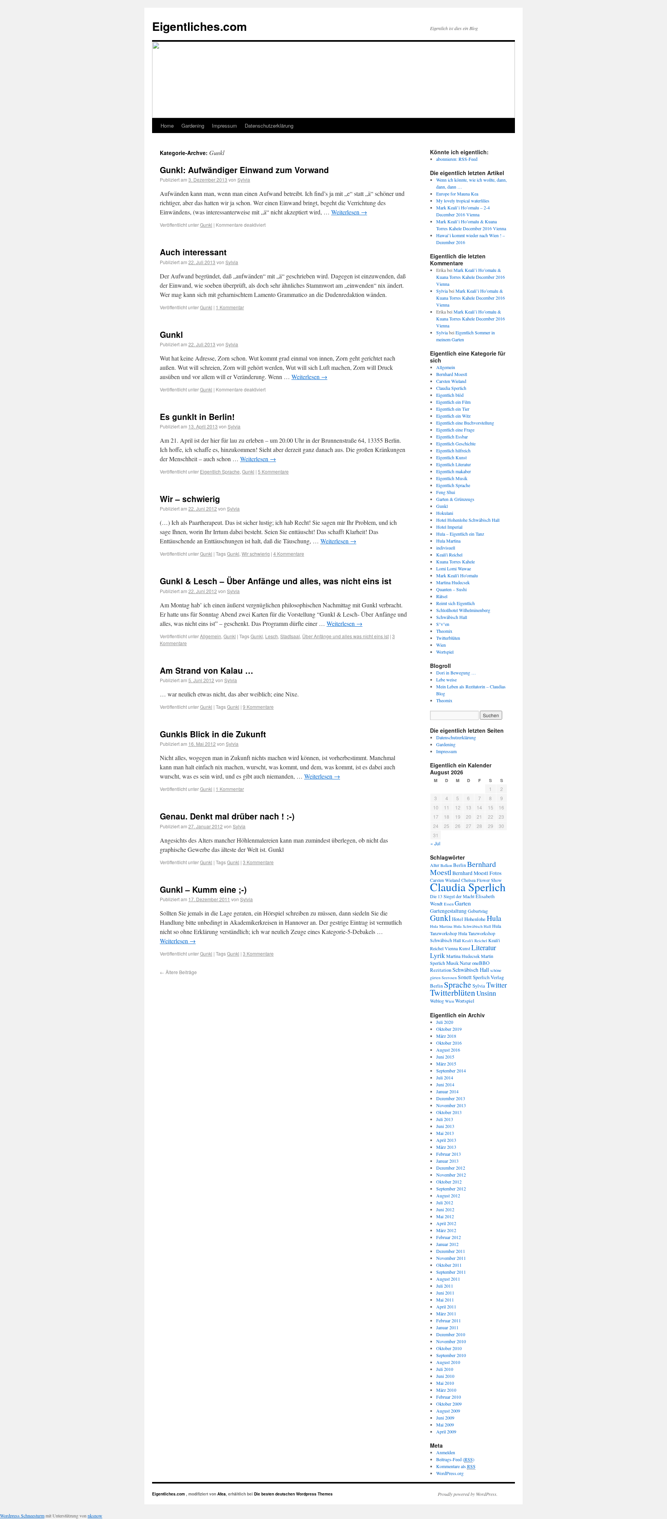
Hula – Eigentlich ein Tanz (460, 534)
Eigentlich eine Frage (455, 430)
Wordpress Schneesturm (22, 1515)
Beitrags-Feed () (455, 1459)
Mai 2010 (445, 1383)
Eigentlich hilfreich (453, 450)
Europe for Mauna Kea (457, 194)
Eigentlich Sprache (220, 471)
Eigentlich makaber (453, 471)
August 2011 (448, 1279)
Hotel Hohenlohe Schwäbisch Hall (467, 520)
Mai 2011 (445, 1299)
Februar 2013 (448, 1154)
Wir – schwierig (190, 498)
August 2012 (448, 1195)
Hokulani (444, 513)
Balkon (446, 865)
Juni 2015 (445, 1057)
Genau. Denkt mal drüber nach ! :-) (227, 816)
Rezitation (440, 969)
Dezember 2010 (450, 1334)
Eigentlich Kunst (451, 457)
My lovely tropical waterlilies (462, 200)
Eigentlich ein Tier (452, 409)
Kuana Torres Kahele (455, 561)
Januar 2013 (447, 1161)
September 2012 (451, 1188)
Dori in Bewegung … (456, 672)
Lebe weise (446, 679)
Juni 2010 (445, 1376)
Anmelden (445, 1452)
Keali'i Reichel (449, 554)
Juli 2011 (444, 1286)
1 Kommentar (230, 307)
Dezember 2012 (450, 1168)
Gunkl (206, 224)
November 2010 (451, 1341)
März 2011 (446, 1313)
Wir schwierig (256, 553)
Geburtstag (478, 911)
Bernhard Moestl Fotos (476, 873)
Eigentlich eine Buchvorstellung (465, 423)
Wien (441, 645)
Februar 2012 (448, 1237)
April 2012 (446, 1223)
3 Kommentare (258, 862)
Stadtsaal (290, 636)
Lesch (271, 636)
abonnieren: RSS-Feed (456, 159)
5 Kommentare (273, 471)
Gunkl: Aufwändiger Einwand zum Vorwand (244, 169)
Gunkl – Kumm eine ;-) (203, 889)
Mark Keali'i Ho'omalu (457, 575)
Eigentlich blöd (450, 395)
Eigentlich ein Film (453, 402)
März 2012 (446, 1230)
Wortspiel (445, 652)
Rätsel (441, 596)
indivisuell (445, 548)
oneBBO (480, 962)
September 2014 (451, 1070)
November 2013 (451, 1105)
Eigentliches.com (199, 26)
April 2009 (446, 1431)
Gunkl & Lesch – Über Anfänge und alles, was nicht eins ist (275, 581)
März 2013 (446, 1147)
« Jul (435, 843)
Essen (449, 904)
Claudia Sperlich (451, 388)
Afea (221, 1494)
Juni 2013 (445, 1126)
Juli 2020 (444, 1022)
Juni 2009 (445, 1417)
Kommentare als (456, 1466)
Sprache (457, 984)
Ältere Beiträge (178, 972)
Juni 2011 (445, 1293)
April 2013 (446, 1140)
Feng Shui (445, 492)
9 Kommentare (258, 706)
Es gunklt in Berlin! (197, 416)
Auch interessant (193, 252)
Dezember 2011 (450, 1251)
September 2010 (451, 1355)
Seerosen (449, 977)
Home (167, 125)
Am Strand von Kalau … (206, 670)
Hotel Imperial (449, 527)
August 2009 (448, 1411)
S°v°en (442, 624)
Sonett (465, 977)
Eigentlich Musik (451, 478)
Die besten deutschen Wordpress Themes (293, 1494)
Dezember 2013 (450, 1098)
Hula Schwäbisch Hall (472, 926)
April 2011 (446, 1306)
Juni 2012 (445, 1209)
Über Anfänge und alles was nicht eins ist (345, 636)
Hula (494, 918)
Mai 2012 (445, 1216)
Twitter (496, 985)
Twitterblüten (448, 638)
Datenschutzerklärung (269, 125)
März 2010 (446, 1390)
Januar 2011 (447, 1327)
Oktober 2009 (449, 1404)
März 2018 (446, 1036)
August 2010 (448, 1362)
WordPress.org (450, 1473)
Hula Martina (448, 541)
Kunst (464, 948)
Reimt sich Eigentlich (455, 603)
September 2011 (451, 1272)
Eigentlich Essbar (452, 436)
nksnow (95, 1515)
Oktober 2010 (449, 1348)
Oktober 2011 (449, 1265)
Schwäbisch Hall (451, 617)
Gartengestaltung (448, 910)
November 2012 (451, 1175)
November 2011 (451, 1258)
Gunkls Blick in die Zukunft (213, 734)
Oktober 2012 (449, 1181)
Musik (452, 962)
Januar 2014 (447, 1091)
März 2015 (446, 1063)
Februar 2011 (448, 1320)
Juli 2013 (444, 1119)
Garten (463, 903)
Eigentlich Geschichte (456, 443)
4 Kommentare (288, 553)
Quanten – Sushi (451, 589)
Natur (465, 962)
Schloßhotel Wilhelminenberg (463, 610)
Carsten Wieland (451, 381)
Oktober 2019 (449, 1029)
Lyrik (437, 955)
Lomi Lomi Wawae (453, 568)
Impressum (224, 125)
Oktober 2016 (449, 1043)
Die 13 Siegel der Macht (452, 896)
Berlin (459, 864)
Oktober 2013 (449, 1112)
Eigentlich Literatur (453, 464)
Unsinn (486, 993)
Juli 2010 (444, 1369)
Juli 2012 (444, 1202)
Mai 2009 (445, 1424)
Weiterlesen (349, 212)
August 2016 (448, 1050)
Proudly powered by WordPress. (468, 1494)
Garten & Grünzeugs (455, 499)
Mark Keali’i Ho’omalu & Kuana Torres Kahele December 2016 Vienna (470, 277)
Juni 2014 (445, 1084)
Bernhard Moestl (451, 374)
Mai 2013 (445, 1133)
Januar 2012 (447, 1244)
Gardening (192, 125)
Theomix (444, 631)
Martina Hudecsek (453, 582)
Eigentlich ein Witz (453, 416)
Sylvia (243, 179)
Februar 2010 (448, 1397)
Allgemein (210, 636)
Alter (434, 865)
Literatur (483, 947)
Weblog (437, 1001)
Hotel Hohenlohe (469, 918)
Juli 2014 (444, 1077)
